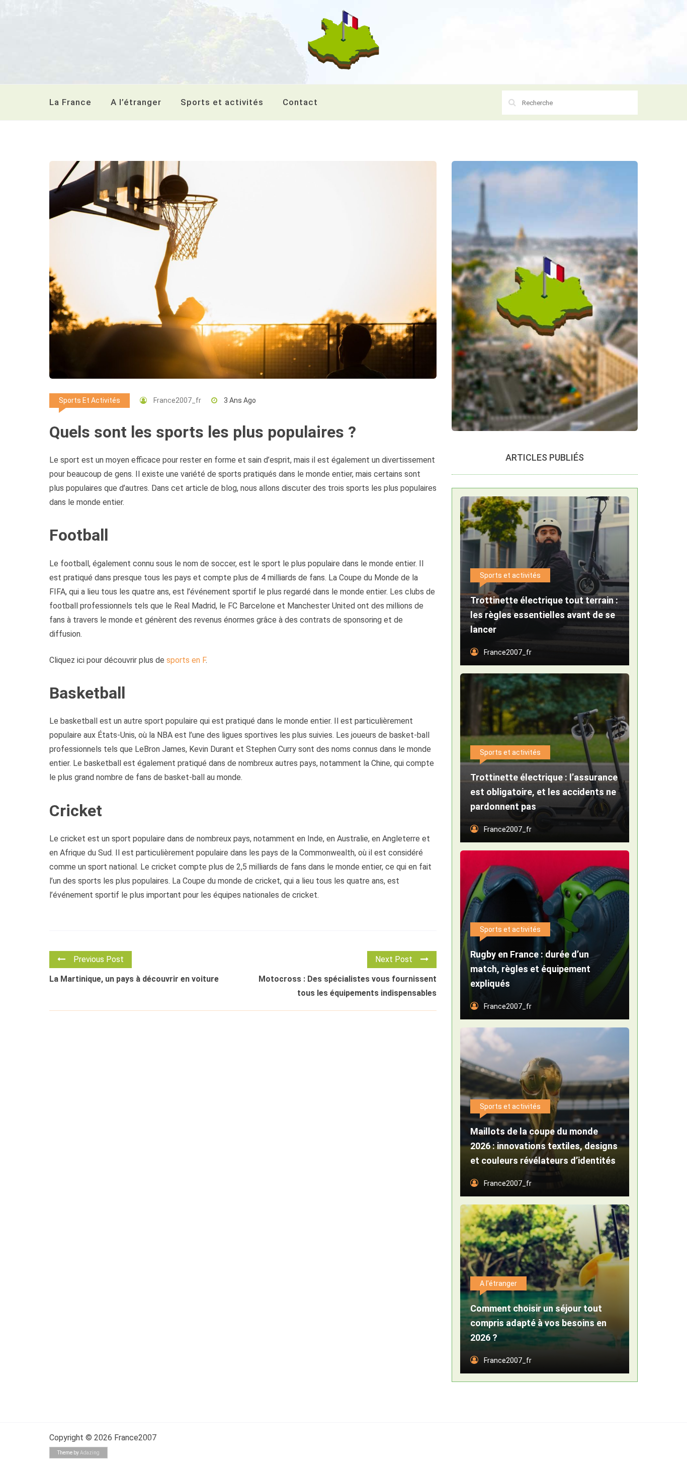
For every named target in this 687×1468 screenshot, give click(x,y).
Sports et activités (222, 102)
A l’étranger (136, 102)
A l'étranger (498, 1283)
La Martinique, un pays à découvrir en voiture (134, 979)
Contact (300, 102)
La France (70, 102)
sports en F (186, 660)
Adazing (90, 1452)
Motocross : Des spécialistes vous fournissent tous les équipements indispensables (348, 986)
